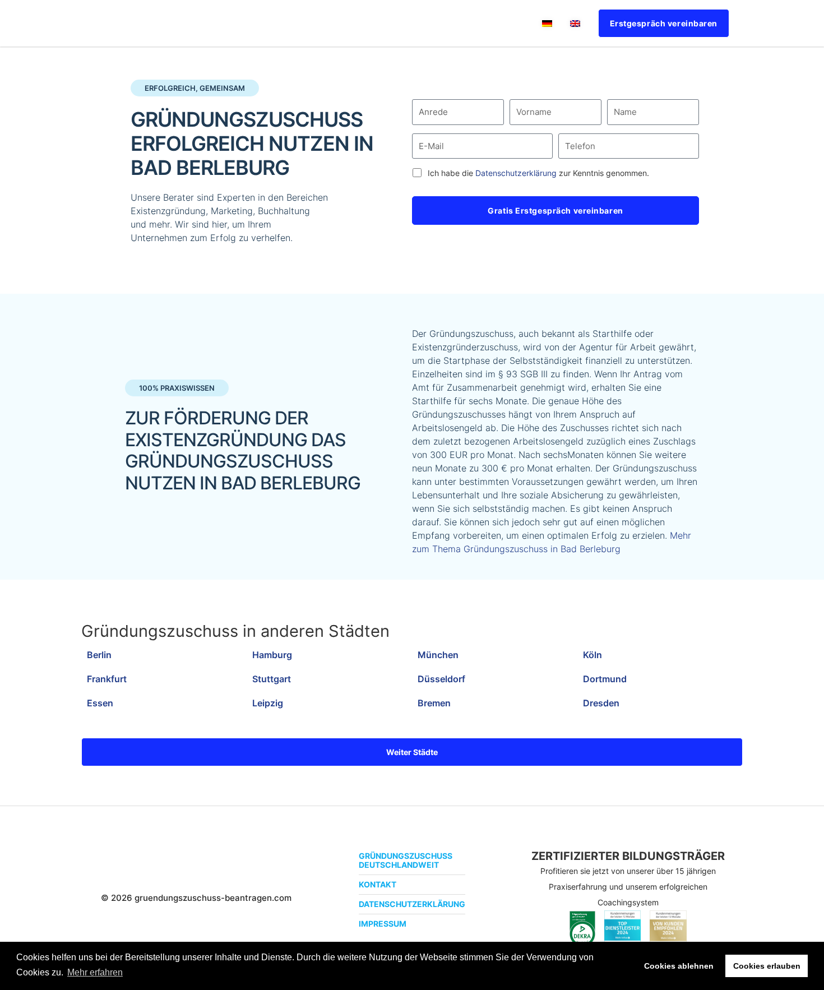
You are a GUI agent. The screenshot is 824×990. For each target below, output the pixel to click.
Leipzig (267, 703)
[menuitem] (547, 23)
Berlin (99, 654)
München (438, 654)
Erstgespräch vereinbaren (663, 23)
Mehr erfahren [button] (95, 972)
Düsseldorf (441, 678)
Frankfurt (107, 678)
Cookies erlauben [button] (766, 965)
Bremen (434, 703)
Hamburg (272, 654)
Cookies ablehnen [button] (679, 965)
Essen (100, 703)
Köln (592, 654)
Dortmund (605, 678)
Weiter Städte (412, 752)
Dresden (601, 703)
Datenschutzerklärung (516, 173)
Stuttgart (271, 678)
